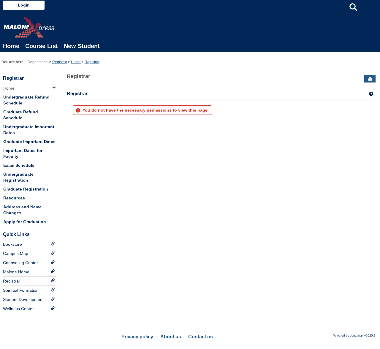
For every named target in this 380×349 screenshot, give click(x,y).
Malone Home (16, 271)
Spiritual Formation (21, 290)
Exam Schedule (18, 165)
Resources (14, 198)
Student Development (23, 299)
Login (24, 5)
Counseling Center (20, 262)
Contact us (200, 336)
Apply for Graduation (24, 221)
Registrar (59, 62)
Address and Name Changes (22, 209)
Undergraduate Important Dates (28, 129)
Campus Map (15, 253)
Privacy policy (137, 336)
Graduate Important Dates (29, 141)
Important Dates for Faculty (22, 153)
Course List (41, 46)
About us (170, 336)
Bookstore (12, 244)
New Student (82, 46)
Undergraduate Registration (18, 177)
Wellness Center (18, 308)
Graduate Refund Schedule (20, 115)
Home (11, 46)
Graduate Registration (25, 189)
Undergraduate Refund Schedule (26, 100)
